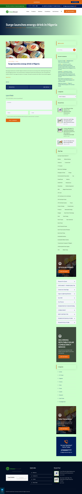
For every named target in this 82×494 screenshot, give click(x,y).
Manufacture (68, 182)
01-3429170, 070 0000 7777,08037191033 (51, 6)
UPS (58, 249)
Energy (69, 172)
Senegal (59, 212)
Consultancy (47, 11)
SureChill (60, 297)
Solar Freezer (60, 219)
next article (46, 87)
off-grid (59, 192)
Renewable (61, 43)
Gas (73, 175)
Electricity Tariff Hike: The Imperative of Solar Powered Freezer (69, 121)
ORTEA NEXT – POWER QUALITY (66, 285)
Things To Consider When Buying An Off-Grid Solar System (66, 85)
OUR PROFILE (37, 2)
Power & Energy (61, 206)
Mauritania (60, 186)
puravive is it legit (61, 60)
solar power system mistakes (64, 229)
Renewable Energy (68, 209)
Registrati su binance (62, 83)
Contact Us (35, 475)
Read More (8, 77)
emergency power (61, 172)
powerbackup (70, 206)
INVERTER (60, 182)
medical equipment (70, 186)
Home (27, 11)
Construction (67, 162)
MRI (59, 189)
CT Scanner (60, 165)
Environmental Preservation (63, 175)
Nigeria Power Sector (67, 189)
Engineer (61, 378)
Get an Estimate (70, 11)
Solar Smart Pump (61, 233)
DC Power (61, 375)
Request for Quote (62, 281)
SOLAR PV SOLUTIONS (63, 322)
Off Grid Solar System (62, 202)
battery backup (67, 159)
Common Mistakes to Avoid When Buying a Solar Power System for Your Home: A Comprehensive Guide (69, 131)
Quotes (60, 391)
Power (71, 202)
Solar (59, 216)
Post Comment (13, 120)
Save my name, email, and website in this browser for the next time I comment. (23, 116)
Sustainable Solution (62, 236)
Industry (68, 179)
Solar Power (60, 222)
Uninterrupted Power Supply (63, 246)
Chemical (60, 162)
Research (61, 395)
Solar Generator (69, 219)
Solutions (40, 11)
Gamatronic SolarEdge (63, 289)
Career (34, 479)
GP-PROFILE (75, 2)
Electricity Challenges (62, 169)
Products (34, 11)
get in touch (64, 271)
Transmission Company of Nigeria (65, 243)
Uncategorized (62, 401)
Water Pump (65, 249)
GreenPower (60, 179)
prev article (11, 87)
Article (17, 61)
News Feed (35, 482)
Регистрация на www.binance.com (65, 78)
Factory (60, 381)
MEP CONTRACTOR (63, 314)
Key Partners (56, 11)
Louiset (59, 64)
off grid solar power (62, 199)
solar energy (65, 216)
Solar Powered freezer (62, 226)
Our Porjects (21, 477)
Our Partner (61, 302)
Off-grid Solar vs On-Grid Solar (64, 196)
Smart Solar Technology (69, 212)
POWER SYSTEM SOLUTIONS (65, 318)
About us (34, 472)
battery (59, 159)
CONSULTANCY (62, 310)
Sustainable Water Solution (63, 239)
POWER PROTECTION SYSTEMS (66, 306)
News (60, 385)
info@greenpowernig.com (69, 6)
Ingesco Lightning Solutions (64, 293)
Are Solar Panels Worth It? (63, 155)
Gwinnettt (60, 71)
